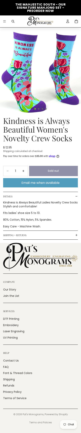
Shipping (9, 379)
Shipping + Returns (14, 235)
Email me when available (40, 182)
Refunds (8, 386)
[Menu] (4, 21)
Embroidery (11, 325)
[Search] (13, 21)
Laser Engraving (13, 331)
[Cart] (76, 21)
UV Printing (10, 338)
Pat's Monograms (33, 414)
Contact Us (11, 361)
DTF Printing (11, 319)
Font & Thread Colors (17, 373)
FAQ (6, 367)
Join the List (11, 296)
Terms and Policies (40, 422)
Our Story (9, 290)
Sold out (53, 171)
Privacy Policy (12, 392)
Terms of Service (15, 398)
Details (7, 196)
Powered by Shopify (56, 414)
